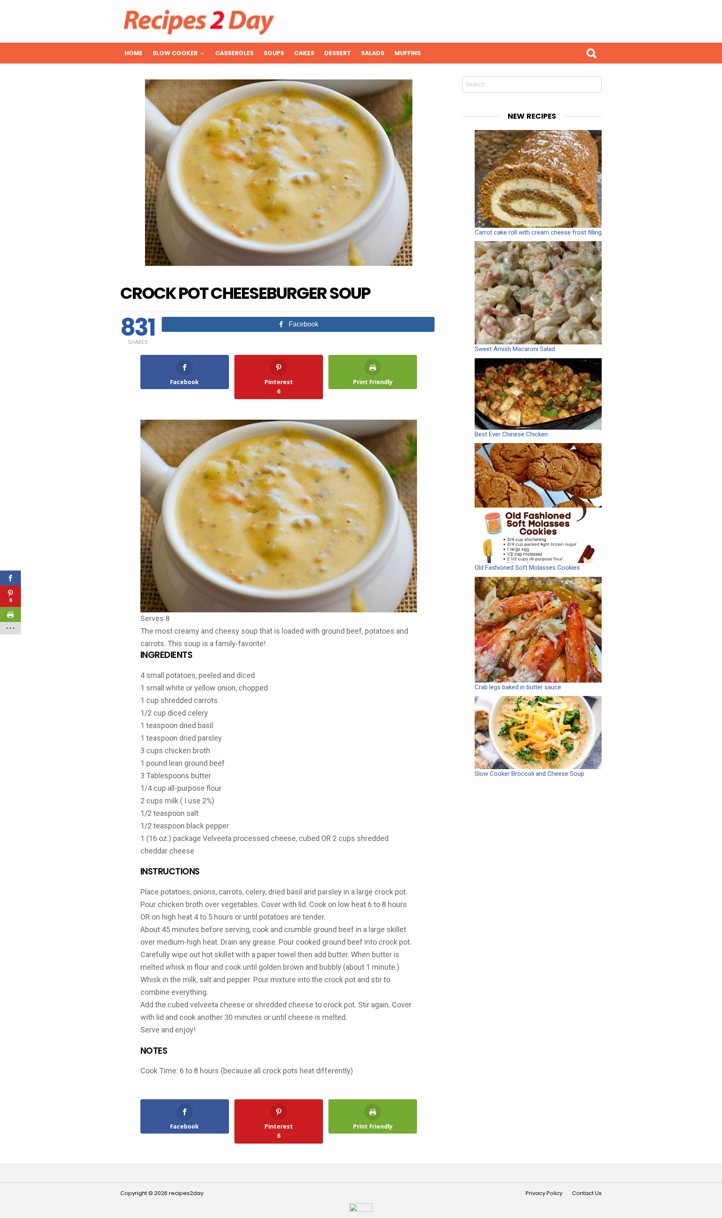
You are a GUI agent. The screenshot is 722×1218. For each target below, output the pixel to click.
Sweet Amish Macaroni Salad (515, 349)
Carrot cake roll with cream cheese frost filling (538, 232)
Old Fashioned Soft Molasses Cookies (527, 567)
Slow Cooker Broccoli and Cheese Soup (529, 773)
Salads (372, 53)
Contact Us (587, 1193)
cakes (304, 53)
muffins (407, 53)
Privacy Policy (544, 1193)
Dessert (337, 53)
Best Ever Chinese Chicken (511, 434)
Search (591, 53)
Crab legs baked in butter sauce (518, 687)
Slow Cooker (175, 53)
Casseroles (234, 53)
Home (133, 53)
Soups (274, 53)
